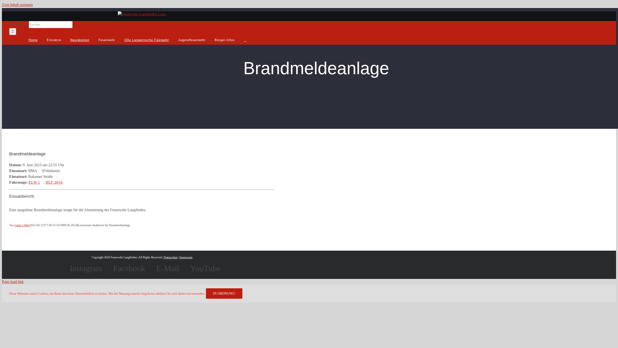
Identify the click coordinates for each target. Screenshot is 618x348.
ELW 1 (34, 182)
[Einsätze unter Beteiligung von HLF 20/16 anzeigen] (65, 182)
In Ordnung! (224, 293)
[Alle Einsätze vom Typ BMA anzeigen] (39, 171)
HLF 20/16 (54, 182)
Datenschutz (171, 257)
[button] (245, 40)
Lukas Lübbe (21, 225)
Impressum (186, 257)
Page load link (13, 282)
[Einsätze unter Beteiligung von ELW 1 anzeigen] (42, 182)
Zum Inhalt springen (17, 5)
